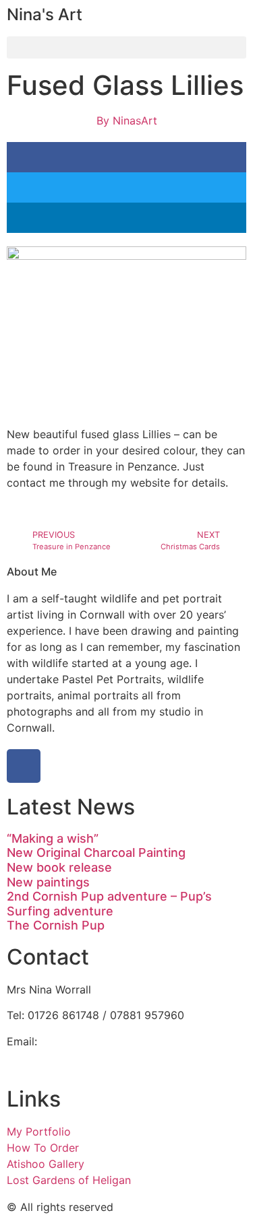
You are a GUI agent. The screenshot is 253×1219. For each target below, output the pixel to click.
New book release (59, 867)
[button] (126, 47)
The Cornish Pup (56, 925)
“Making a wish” (53, 838)
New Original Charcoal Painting (96, 852)
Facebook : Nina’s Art (61, 1057)
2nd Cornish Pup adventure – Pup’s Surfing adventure (109, 903)
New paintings (48, 882)
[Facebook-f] (23, 766)
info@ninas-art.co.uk (93, 1041)
